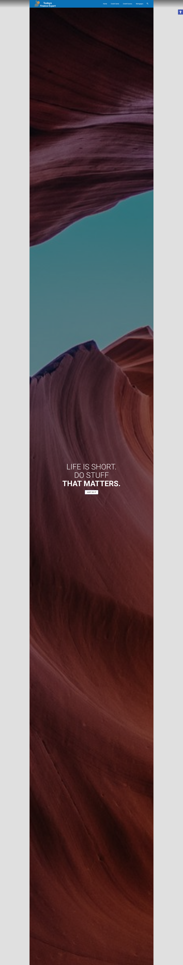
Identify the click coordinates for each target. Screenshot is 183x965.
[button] (180, 12)
